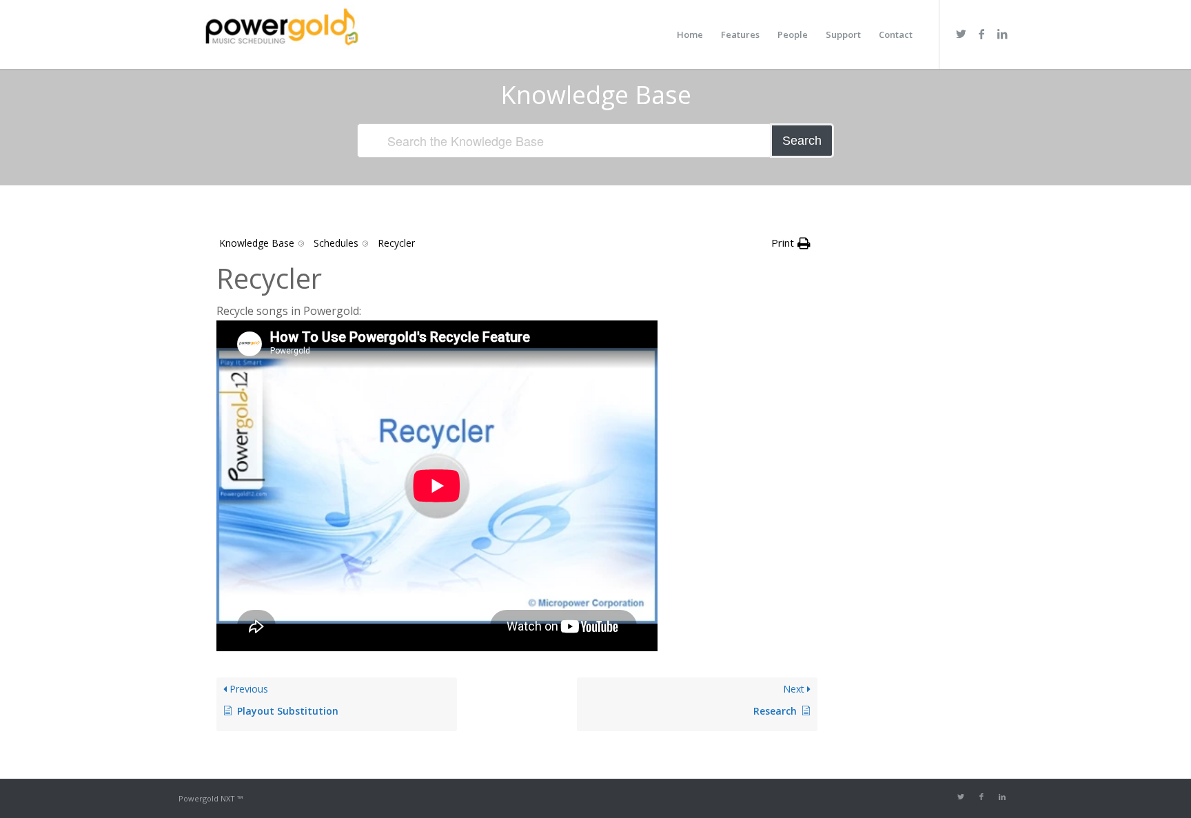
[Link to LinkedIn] (1002, 33)
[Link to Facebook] (981, 33)
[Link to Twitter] (960, 33)
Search (802, 140)
